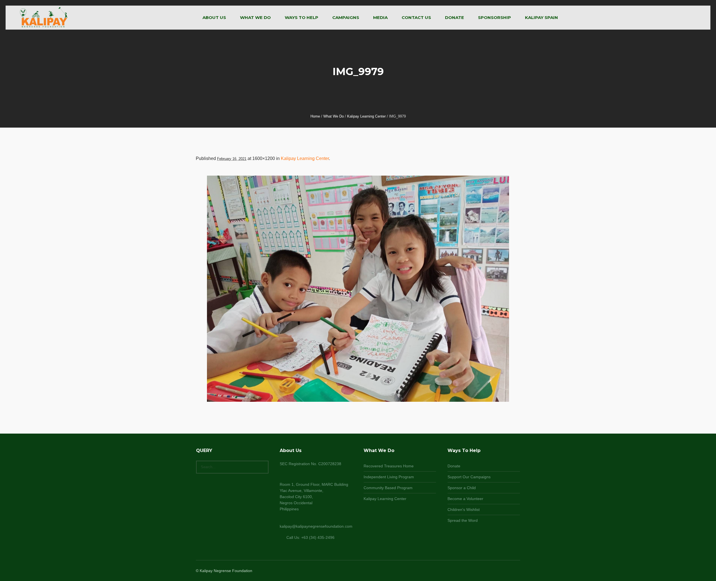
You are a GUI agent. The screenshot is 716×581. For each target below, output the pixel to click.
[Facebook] (496, 571)
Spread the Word (462, 520)
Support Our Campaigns (469, 477)
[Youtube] (516, 571)
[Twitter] (509, 571)
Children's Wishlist (463, 509)
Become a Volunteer (465, 498)
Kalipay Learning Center (366, 116)
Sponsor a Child (461, 488)
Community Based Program (388, 488)
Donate (453, 466)
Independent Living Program (389, 477)
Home (315, 116)
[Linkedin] (489, 571)
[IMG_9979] (358, 289)
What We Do (333, 116)
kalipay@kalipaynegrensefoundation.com (316, 526)
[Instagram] (503, 571)
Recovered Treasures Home (389, 466)
